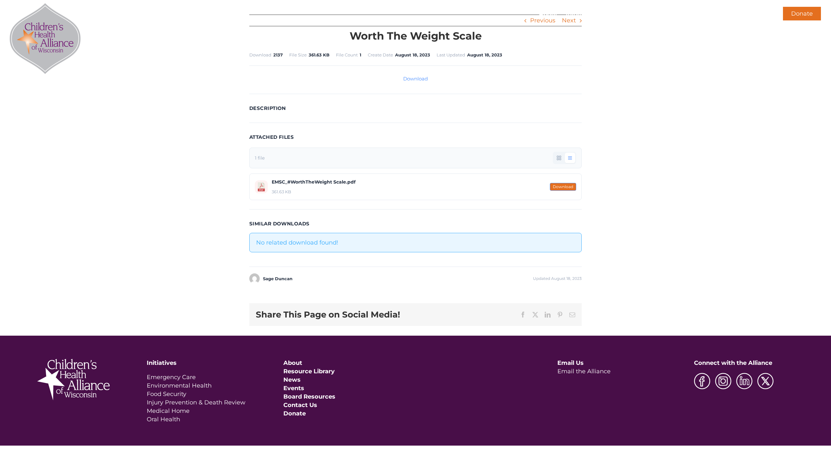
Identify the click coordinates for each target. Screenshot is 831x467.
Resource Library (309, 371)
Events (293, 388)
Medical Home (168, 410)
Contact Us (300, 405)
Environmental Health (179, 385)
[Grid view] (559, 158)
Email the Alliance (584, 371)
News (292, 379)
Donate (802, 13)
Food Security (166, 394)
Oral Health (163, 419)
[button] (762, 13)
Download (415, 79)
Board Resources (309, 396)
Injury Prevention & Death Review (196, 402)
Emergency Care (171, 377)
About (292, 362)
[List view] (570, 158)
